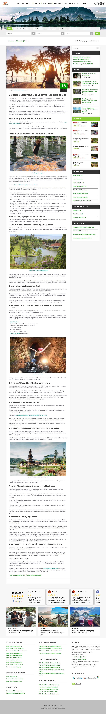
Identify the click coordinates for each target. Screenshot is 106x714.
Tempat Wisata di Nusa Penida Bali (82, 61)
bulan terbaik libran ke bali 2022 (17, 575)
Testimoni (61, 707)
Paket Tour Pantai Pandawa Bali (14, 679)
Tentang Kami (45, 707)
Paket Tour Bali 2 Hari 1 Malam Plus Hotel (49, 663)
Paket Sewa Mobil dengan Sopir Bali (82, 200)
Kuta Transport (51, 708)
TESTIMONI (72, 3)
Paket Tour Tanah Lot (11, 676)
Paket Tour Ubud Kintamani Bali (14, 662)
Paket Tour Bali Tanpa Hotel (80, 190)
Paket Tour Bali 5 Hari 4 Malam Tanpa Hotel (50, 653)
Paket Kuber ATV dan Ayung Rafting (82, 238)
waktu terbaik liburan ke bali (34, 575)
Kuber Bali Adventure (38, 374)
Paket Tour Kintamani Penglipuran (15, 648)
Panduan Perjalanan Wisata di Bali (81, 57)
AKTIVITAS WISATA (47, 3)
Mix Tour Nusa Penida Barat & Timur (48, 691)
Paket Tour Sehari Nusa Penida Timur (48, 689)
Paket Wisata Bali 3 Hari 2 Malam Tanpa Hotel (50, 648)
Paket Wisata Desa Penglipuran (14, 655)
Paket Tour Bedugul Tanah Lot (14, 646)
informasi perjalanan (21, 41)
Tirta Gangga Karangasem (38, 172)
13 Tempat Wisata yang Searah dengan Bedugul (26, 184)
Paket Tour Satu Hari (78, 182)
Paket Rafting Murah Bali (79, 217)
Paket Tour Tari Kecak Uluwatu (14, 681)
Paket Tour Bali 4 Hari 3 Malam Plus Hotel (49, 667)
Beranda (11, 41)
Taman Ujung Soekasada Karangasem (38, 270)
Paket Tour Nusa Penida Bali (80, 197)
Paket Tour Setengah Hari (79, 186)
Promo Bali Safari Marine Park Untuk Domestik (80, 139)
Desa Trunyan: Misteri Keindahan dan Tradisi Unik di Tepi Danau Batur (89, 100)
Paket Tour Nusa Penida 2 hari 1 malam (49, 694)
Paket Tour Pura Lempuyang (13, 667)
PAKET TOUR (29, 3)
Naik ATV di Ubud (14, 322)
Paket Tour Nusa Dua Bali (12, 660)
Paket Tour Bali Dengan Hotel (80, 193)
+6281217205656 (82, 659)
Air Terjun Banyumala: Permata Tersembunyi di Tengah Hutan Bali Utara (90, 91)
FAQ (78, 3)
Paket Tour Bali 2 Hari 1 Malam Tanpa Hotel (50, 646)
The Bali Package (60, 708)
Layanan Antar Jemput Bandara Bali (15, 693)
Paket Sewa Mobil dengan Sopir (14, 691)
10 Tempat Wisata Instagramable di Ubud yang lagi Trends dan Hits (30, 415)
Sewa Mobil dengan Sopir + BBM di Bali (83, 64)
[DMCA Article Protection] (76, 684)
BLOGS (65, 3)
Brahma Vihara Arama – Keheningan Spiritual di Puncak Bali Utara (90, 110)
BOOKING (83, 3)
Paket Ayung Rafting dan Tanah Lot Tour (83, 227)
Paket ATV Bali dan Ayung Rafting (80, 123)
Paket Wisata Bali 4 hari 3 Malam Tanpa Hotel (50, 651)
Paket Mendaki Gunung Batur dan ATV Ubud (84, 234)
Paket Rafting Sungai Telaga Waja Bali (80, 155)
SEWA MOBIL (38, 3)
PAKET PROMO (20, 3)
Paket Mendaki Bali (78, 214)
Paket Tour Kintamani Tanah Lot (14, 664)
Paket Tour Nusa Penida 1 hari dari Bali (49, 684)
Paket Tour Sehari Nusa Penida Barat (48, 687)
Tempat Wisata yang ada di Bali (81, 59)
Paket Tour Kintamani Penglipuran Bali (78, 163)
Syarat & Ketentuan (54, 707)
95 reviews (20, 598)
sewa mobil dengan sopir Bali (50, 568)
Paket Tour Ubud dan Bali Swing (14, 653)
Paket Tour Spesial (78, 179)
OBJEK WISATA (57, 3)
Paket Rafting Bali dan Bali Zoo (81, 146)
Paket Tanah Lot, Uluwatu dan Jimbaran (16, 651)
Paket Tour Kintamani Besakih (14, 657)
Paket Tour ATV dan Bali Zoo (80, 231)
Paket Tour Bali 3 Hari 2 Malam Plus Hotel (49, 665)
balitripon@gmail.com (80, 657)
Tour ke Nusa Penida (15, 333)
